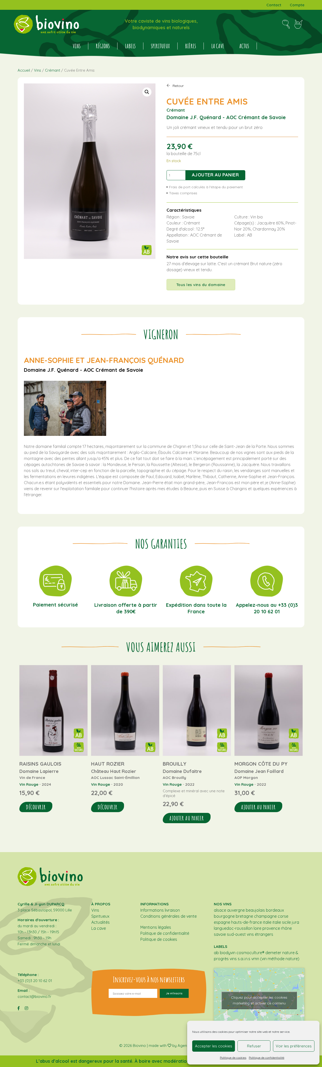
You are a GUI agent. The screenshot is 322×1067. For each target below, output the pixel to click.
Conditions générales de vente (168, 916)
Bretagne (244, 916)
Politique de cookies (233, 1057)
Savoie (220, 934)
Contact (273, 5)
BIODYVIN (227, 952)
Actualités (100, 922)
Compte (297, 5)
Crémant (52, 70)
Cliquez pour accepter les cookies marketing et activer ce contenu (259, 1000)
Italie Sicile (281, 922)
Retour (178, 85)
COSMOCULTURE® (250, 952)
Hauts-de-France (246, 922)
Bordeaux (275, 910)
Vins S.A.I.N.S (240, 958)
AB (216, 952)
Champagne (265, 916)
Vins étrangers (260, 934)
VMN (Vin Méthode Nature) (275, 958)
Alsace (220, 910)
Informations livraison (160, 910)
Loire (257, 928)
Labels (130, 46)
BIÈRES (190, 46)
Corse (283, 916)
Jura (295, 922)
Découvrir (36, 807)
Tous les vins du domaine (200, 284)
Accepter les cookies (213, 1046)
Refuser (254, 1046)
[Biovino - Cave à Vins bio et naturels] (46, 24)
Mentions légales (155, 927)
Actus (244, 46)
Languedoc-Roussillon (233, 928)
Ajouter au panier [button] (186, 818)
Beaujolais (255, 910)
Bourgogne (224, 916)
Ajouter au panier (215, 175)
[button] (146, 92)
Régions (103, 46)
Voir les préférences (294, 1046)
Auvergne (236, 910)
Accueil (24, 70)
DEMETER (273, 952)
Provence (271, 928)
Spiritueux (160, 46)
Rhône (286, 928)
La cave (217, 46)
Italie (267, 922)
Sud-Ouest (236, 934)
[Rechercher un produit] (286, 24)
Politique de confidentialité (266, 1057)
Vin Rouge (28, 784)
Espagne (222, 922)
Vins (76, 46)
